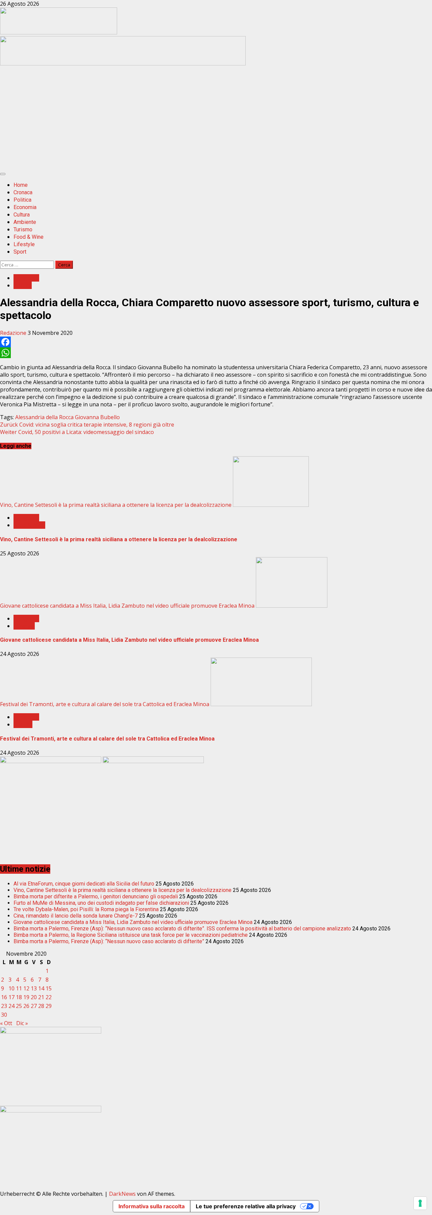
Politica (22, 200)
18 (19, 997)
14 (41, 988)
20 (34, 997)
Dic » (22, 1023)
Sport (20, 252)
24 (11, 1006)
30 (4, 1014)
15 (49, 988)
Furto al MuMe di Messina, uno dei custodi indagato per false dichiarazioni (101, 903)
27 (34, 1006)
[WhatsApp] (216, 352)
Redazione (14, 333)
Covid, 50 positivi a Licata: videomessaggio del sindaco (77, 432)
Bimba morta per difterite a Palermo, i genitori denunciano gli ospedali (96, 896)
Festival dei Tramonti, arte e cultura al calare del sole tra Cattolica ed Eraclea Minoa (104, 704)
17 (11, 997)
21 (41, 997)
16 (4, 997)
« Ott (6, 1023)
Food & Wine (29, 237)
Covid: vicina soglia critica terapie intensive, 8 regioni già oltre (87, 424)
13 (34, 988)
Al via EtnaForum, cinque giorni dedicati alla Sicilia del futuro (84, 883)
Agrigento (26, 278)
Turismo (23, 229)
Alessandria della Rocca (44, 417)
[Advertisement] (123, 63)
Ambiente (25, 222)
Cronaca (23, 192)
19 (26, 997)
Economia (25, 207)
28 (41, 1006)
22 (49, 997)
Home (21, 185)
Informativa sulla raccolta (151, 1206)
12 (26, 988)
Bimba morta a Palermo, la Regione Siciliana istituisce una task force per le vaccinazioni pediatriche (131, 935)
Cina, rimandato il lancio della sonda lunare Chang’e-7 (76, 916)
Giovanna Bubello (97, 417)
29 (49, 1006)
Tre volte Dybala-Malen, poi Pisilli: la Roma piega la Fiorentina (86, 909)
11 (19, 988)
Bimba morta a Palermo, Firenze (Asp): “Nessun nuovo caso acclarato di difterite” (109, 941)
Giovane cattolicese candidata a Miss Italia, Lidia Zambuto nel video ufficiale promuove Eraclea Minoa (127, 605)
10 (11, 988)
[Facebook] (216, 342)
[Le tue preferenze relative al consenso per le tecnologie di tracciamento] (420, 1203)
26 (26, 1006)
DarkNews (122, 1193)
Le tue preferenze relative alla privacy (246, 1206)
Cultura (22, 214)
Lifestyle (24, 244)
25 (19, 1006)
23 (4, 1006)
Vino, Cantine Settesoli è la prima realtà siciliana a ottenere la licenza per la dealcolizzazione (116, 505)
